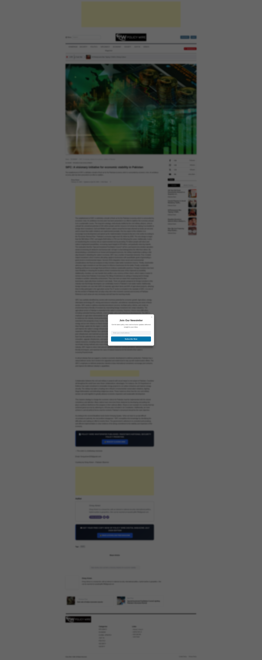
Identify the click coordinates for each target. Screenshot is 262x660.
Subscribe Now (131, 339)
